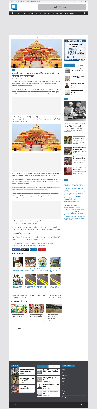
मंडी (28, 13)
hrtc (82, 206)
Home (17, 13)
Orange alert (81, 213)
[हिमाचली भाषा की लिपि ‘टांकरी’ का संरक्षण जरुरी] (68, 171)
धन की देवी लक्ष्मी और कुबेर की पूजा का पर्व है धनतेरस (36, 315)
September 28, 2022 (24, 390)
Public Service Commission (72, 215)
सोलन (45, 13)
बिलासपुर (40, 13)
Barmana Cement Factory (72, 184)
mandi (74, 209)
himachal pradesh (71, 201)
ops (78, 213)
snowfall (80, 216)
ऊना (36, 13)
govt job (65, 197)
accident (65, 184)
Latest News (68, 209)
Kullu (76, 207)
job (83, 206)
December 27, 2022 (24, 382)
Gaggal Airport (81, 194)
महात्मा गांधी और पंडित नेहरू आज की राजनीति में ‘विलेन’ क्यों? (74, 124)
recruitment (67, 216)
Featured (64, 372)
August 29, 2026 (74, 87)
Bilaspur (80, 184)
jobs (65, 207)
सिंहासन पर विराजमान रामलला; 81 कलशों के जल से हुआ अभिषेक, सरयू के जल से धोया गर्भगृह (23, 296)
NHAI (81, 212)
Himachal (79, 196)
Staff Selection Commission (68, 218)
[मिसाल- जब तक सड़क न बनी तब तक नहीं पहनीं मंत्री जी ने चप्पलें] (68, 140)
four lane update (74, 194)
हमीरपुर (32, 13)
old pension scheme (73, 213)
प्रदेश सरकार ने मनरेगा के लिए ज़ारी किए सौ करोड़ (18, 315)
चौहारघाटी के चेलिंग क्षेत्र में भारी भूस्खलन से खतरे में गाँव (77, 77)
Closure (66, 191)
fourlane (82, 193)
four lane (78, 193)
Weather (81, 218)
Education (64, 375)
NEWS (14, 70)
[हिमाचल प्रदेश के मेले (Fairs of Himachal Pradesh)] (68, 161)
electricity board (72, 193)
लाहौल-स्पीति (66, 13)
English (72, 13)
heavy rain (73, 197)
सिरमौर (49, 13)
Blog (63, 391)
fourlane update (67, 194)
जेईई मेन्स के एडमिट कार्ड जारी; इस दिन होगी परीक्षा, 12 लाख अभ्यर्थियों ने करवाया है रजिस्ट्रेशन (49, 296)
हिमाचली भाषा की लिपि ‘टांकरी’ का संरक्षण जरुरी (79, 168)
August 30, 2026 (74, 73)
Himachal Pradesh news (71, 204)
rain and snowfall (81, 215)
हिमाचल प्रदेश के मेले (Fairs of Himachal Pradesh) (79, 157)
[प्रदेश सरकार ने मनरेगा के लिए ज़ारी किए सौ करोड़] (19, 305)
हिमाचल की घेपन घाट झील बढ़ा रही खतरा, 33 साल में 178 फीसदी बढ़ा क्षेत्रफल (78, 69)
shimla (77, 216)
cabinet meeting (67, 185)
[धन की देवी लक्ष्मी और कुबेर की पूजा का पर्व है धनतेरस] (36, 305)
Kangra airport (71, 207)
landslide (78, 207)
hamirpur (69, 197)
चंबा (21, 13)
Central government (68, 186)
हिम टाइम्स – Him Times (23, 404)
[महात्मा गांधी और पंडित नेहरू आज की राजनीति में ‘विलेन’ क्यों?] (75, 111)
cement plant (81, 185)
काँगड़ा (25, 13)
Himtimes (23, 78)
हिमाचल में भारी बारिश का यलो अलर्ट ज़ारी (33, 1)
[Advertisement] (48, 25)
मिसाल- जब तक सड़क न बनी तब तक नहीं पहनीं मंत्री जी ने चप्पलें (79, 137)
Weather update (68, 219)
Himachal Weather (70, 206)
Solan (84, 216)
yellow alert (75, 219)
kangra (67, 207)
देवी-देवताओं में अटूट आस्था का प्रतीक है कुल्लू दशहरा (79, 148)
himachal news (70, 199)
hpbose (79, 206)
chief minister (74, 186)
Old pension (66, 213)
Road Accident (73, 216)
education (66, 193)
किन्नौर (61, 13)
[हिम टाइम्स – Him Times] (12, 13)
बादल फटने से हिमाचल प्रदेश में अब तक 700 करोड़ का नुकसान (53, 316)
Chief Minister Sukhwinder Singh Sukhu (74, 189)
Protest (66, 215)
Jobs (63, 382)
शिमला (53, 13)
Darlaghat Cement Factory (73, 191)
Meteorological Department (81, 209)
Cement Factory (74, 185)
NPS (83, 212)
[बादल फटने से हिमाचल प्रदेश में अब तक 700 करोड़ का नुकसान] (54, 305)
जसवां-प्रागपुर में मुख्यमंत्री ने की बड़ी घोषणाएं (77, 84)
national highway (71, 212)
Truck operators (76, 218)
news (77, 211)
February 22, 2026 (24, 373)
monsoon (66, 212)
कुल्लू (57, 13)
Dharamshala (82, 191)
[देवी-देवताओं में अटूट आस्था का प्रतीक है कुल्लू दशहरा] (68, 151)
